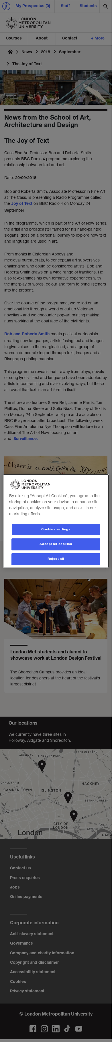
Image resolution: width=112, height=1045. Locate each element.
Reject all (56, 559)
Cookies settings (55, 529)
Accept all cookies (56, 544)
